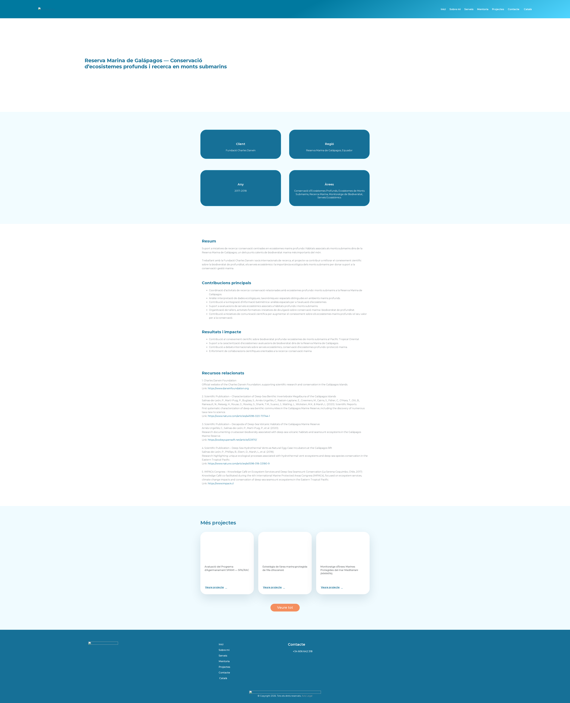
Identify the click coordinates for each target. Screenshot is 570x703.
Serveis (469, 9)
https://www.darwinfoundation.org (228, 388)
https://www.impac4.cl (221, 483)
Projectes (498, 9)
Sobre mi (455, 9)
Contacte (513, 9)
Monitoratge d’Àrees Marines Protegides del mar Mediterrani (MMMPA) (339, 570)
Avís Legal (307, 696)
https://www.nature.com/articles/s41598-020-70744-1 (239, 416)
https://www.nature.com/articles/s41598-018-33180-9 (239, 463)
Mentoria (482, 9)
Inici (443, 9)
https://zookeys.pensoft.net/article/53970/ (232, 439)
